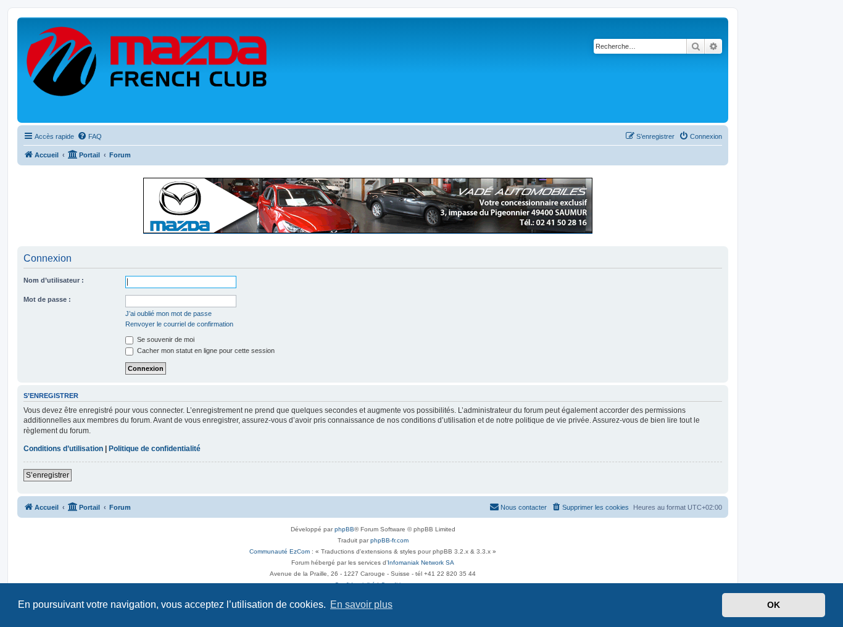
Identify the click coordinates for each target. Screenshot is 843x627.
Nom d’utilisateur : (53, 280)
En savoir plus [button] (361, 604)
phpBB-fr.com (389, 540)
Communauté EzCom (279, 551)
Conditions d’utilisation (63, 448)
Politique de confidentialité (155, 448)
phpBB (344, 529)
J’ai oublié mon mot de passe (168, 313)
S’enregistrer (47, 475)
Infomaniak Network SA (421, 562)
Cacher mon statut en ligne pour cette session (205, 350)
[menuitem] (89, 136)
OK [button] (773, 605)
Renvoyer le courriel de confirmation (179, 324)
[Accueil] (147, 70)
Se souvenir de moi (164, 339)
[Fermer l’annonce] (718, 181)
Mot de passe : (47, 299)
